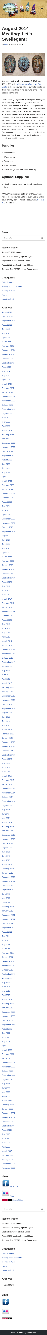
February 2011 (8, 953)
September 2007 (8, 1126)
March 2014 (7, 822)
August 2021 (7, 502)
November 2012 (8, 881)
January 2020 (7, 565)
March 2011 (7, 949)
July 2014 (6, 810)
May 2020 (6, 548)
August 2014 (7, 805)
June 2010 (6, 987)
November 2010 (8, 966)
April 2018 (6, 637)
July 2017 (6, 670)
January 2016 (7, 738)
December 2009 (8, 1012)
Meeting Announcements (12, 286)
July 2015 (6, 763)
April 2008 (6, 1096)
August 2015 (7, 759)
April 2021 (6, 515)
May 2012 (6, 898)
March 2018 (7, 641)
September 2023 (8, 409)
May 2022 (6, 472)
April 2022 (6, 477)
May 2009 (6, 1041)
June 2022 (6, 468)
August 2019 (7, 582)
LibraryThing (17, 1200)
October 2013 (7, 843)
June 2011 (6, 940)
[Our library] (7, 1319)
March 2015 (7, 776)
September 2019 (8, 578)
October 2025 (7, 316)
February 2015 (8, 780)
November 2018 (8, 611)
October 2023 (7, 405)
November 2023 (8, 401)
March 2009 (7, 1050)
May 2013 (6, 860)
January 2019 (7, 607)
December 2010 (8, 961)
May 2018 (6, 633)
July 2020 (6, 540)
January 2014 (7, 831)
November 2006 (8, 1168)
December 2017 (8, 649)
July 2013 (6, 852)
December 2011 (8, 915)
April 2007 (6, 1147)
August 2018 (7, 620)
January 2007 (7, 1159)
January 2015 (7, 784)
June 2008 (6, 1088)
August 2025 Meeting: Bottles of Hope (17, 265)
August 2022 (7, 460)
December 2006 (8, 1164)
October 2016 (7, 704)
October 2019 (7, 574)
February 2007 (8, 1155)
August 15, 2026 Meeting (12, 252)
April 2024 (6, 380)
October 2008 (7, 1071)
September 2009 (8, 1025)
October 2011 (7, 923)
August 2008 (7, 1079)
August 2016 (7, 713)
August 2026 (7, 312)
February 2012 (8, 907)
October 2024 (7, 359)
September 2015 (8, 755)
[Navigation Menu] (42, 9)
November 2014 (8, 793)
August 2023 (7, 413)
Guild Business (8, 282)
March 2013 (7, 864)
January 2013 (7, 873)
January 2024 (7, 392)
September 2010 (8, 974)
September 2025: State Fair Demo (16, 261)
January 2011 (7, 957)
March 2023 (7, 430)
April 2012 (6, 902)
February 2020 (8, 561)
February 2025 (8, 346)
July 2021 (6, 506)
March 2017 (7, 683)
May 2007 (6, 1143)
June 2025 (6, 329)
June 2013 (6, 856)
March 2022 (7, 481)
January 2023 (7, 439)
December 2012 (8, 877)
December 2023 (8, 396)
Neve (13, 1332)
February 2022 (8, 485)
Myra (6, 44)
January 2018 (7, 645)
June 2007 (6, 1138)
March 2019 (7, 599)
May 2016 (6, 725)
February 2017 (8, 687)
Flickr (11, 1196)
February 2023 (8, 434)
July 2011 (6, 936)
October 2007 (7, 1122)
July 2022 (6, 464)
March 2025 (7, 342)
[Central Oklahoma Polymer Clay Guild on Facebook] (5, 1305)
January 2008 (7, 1109)
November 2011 (8, 919)
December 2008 (8, 1063)
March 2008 (7, 1100)
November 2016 (8, 700)
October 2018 (7, 616)
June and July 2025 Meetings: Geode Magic (20, 269)
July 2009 (6, 1033)
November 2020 (8, 523)
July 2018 (6, 624)
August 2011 (7, 932)
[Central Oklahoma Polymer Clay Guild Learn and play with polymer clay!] (9, 9)
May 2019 (6, 595)
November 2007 (8, 1117)
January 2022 (7, 489)
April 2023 (6, 426)
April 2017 (6, 679)
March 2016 (7, 729)
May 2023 (6, 422)
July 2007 (6, 1134)
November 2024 (8, 354)
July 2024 (6, 371)
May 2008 (6, 1092)
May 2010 (6, 991)
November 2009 (8, 1016)
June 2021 (6, 510)
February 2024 (8, 388)
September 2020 (8, 531)
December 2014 (8, 789)
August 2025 (7, 325)
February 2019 (8, 603)
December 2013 (8, 835)
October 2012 (7, 885)
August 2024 (7, 367)
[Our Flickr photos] (5, 1314)
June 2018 (6, 628)
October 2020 (7, 527)
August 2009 (7, 1029)
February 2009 (8, 1054)
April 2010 (6, 995)
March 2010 (7, 999)
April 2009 (6, 1046)
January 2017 (7, 692)
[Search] (42, 238)
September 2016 (8, 708)
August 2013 (7, 848)
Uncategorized (8, 299)
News (4, 295)
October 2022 (7, 451)
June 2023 (6, 418)
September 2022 (8, 456)
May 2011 (6, 944)
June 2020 (6, 544)
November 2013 (8, 839)
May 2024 (6, 375)
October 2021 (7, 498)
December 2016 (8, 696)
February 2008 (8, 1105)
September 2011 (8, 928)
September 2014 (8, 801)
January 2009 (7, 1058)
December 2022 (8, 443)
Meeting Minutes (8, 291)
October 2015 (7, 751)
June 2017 (6, 675)
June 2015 (6, 767)
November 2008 (8, 1067)
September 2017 (8, 662)
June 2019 (6, 590)
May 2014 (6, 818)
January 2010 (7, 1008)
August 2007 (7, 1130)
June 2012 (6, 894)
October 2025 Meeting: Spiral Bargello (17, 256)
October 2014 (7, 797)
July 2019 (6, 586)
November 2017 (8, 654)
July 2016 (6, 717)
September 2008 (8, 1075)
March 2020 (7, 557)
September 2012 (8, 890)
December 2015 (8, 742)
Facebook (13, 1186)
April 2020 (6, 552)
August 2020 (7, 536)
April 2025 (6, 337)
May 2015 (6, 772)
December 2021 (8, 493)
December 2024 (8, 350)
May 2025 (6, 333)
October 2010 (7, 970)
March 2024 (7, 384)
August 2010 (7, 978)
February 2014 (8, 826)
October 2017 (7, 658)
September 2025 (8, 321)
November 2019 (8, 569)
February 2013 (8, 869)
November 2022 (8, 447)
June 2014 (6, 814)
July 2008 (6, 1084)
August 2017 (7, 666)
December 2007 (8, 1113)
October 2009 (7, 1020)
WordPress (31, 1332)
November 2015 (8, 746)
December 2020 (8, 519)
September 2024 (8, 363)
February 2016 (8, 734)
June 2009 (6, 1037)
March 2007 (7, 1151)
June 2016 (6, 721)
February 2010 (8, 1003)
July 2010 (6, 982)
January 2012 (7, 911)
